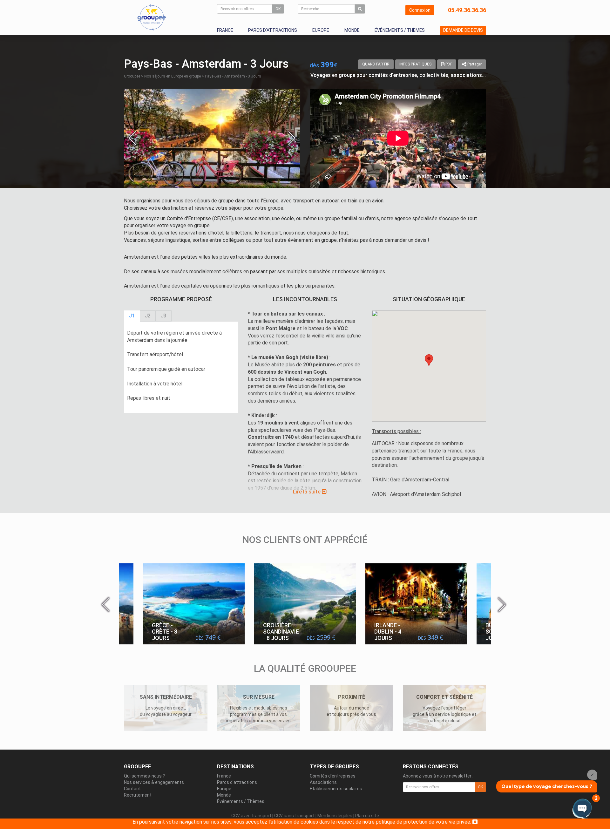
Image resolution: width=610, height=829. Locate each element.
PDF (448, 64)
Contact (132, 788)
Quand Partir (376, 64)
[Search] (360, 9)
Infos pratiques (415, 64)
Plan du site (367, 815)
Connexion (419, 10)
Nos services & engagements (154, 782)
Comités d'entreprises (333, 775)
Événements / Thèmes (400, 30)
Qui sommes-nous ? (144, 775)
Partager (474, 64)
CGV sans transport (294, 815)
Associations (323, 782)
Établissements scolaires (336, 788)
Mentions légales (334, 815)
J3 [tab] (163, 316)
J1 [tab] (132, 316)
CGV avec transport (251, 815)
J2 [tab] (148, 316)
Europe (320, 30)
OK (278, 9)
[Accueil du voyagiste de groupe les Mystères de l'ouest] (151, 17)
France (225, 30)
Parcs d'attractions (272, 30)
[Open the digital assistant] (582, 809)
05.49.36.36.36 (467, 10)
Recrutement (138, 795)
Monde (352, 30)
